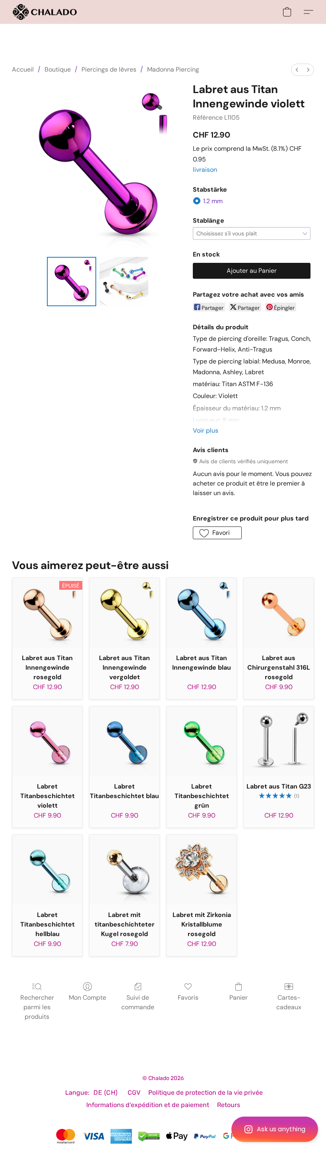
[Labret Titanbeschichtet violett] (47, 741)
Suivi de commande (137, 1002)
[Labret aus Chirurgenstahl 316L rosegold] (279, 613)
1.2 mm (213, 201)
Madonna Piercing (173, 69)
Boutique (58, 69)
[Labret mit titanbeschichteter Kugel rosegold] (124, 870)
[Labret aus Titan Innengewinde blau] (202, 613)
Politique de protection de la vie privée (205, 1092)
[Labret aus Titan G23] (279, 741)
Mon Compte (87, 997)
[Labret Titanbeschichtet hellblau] (47, 870)
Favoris (188, 997)
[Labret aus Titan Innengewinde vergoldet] (124, 613)
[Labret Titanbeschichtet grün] (202, 741)
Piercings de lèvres (109, 69)
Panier (238, 997)
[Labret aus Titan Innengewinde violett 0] (71, 281)
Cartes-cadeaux (288, 1002)
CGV (134, 1092)
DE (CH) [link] (105, 1092)
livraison (205, 169)
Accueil (23, 69)
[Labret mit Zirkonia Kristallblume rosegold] (202, 870)
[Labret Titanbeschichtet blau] (124, 741)
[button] (274, 1129)
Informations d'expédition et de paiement (147, 1105)
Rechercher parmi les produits (37, 1007)
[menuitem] (297, 70)
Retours (228, 1105)
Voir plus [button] (205, 430)
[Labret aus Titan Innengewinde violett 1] (124, 281)
